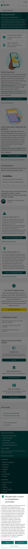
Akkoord (7, 542)
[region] (14, 521)
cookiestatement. (14, 537)
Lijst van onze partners (6, 539)
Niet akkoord (21, 542)
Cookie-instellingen (14, 546)
